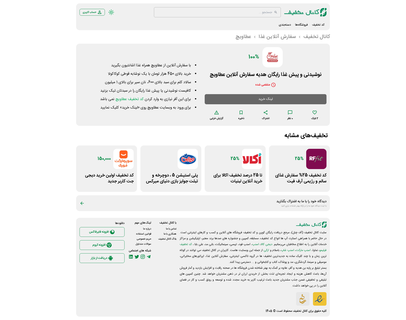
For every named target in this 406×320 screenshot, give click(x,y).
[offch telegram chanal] (148, 256)
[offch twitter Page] (136, 256)
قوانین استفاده (143, 234)
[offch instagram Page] (142, 256)
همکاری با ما (170, 234)
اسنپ (255, 244)
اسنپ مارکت (303, 250)
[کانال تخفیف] (305, 12)
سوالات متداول (143, 244)
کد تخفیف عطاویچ (129, 99)
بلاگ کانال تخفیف (167, 239)
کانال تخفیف (300, 311)
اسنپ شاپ (287, 250)
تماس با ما (171, 229)
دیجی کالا (266, 244)
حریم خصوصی (144, 239)
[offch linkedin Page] (130, 256)
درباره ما (147, 229)
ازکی (266, 250)
